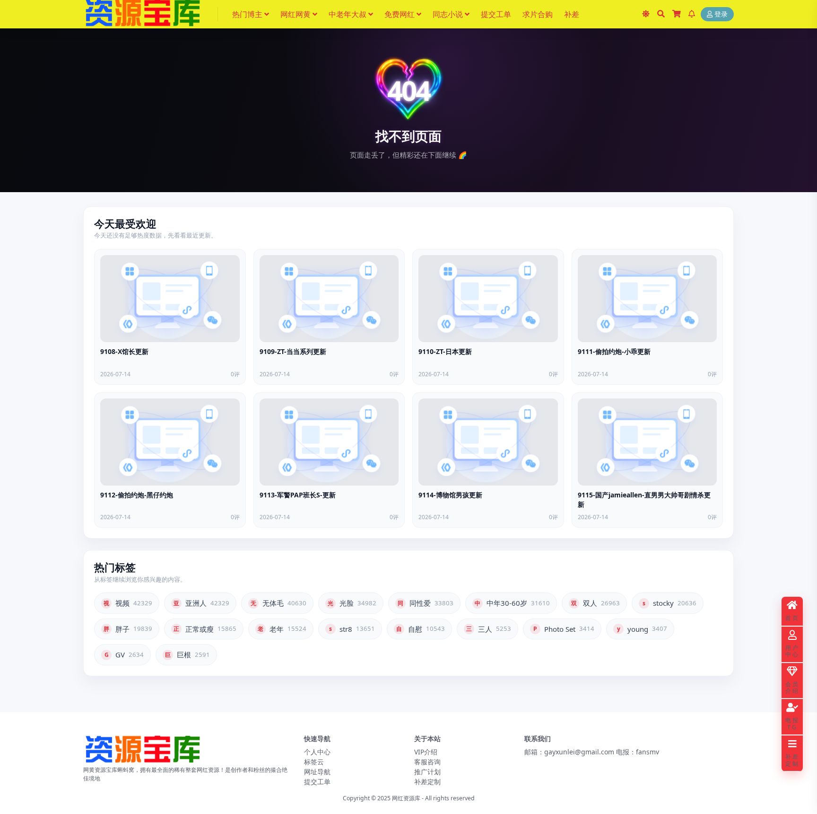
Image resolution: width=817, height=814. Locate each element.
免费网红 (399, 14)
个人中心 (317, 751)
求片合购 (537, 14)
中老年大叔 (347, 14)
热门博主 (247, 14)
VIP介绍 (425, 751)
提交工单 (496, 14)
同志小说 (448, 14)
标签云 (314, 761)
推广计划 (427, 771)
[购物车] (676, 14)
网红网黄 (295, 14)
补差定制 (427, 781)
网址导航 (317, 771)
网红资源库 (406, 798)
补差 (571, 14)
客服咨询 (427, 761)
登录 (721, 14)
